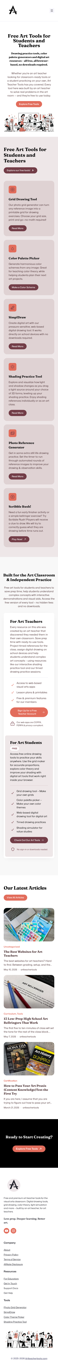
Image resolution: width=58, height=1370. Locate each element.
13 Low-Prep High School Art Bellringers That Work (26, 1021)
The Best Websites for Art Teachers (23, 953)
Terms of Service (12, 1259)
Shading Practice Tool (15, 1321)
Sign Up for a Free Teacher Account (27, 712)
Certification (10, 1080)
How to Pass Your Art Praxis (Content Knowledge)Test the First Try (26, 1089)
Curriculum (10, 1013)
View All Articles (15, 897)
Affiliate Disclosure (13, 1264)
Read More (17, 228)
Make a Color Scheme (23, 287)
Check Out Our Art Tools (27, 840)
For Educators (11, 1278)
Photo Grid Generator (15, 1307)
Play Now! (17, 539)
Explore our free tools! (18, 170)
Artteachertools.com (36, 1358)
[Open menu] (51, 10)
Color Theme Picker (14, 1317)
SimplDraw (9, 1312)
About (7, 1249)
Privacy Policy (11, 1254)
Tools (20, 1013)
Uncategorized (12, 946)
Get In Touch (10, 1283)
